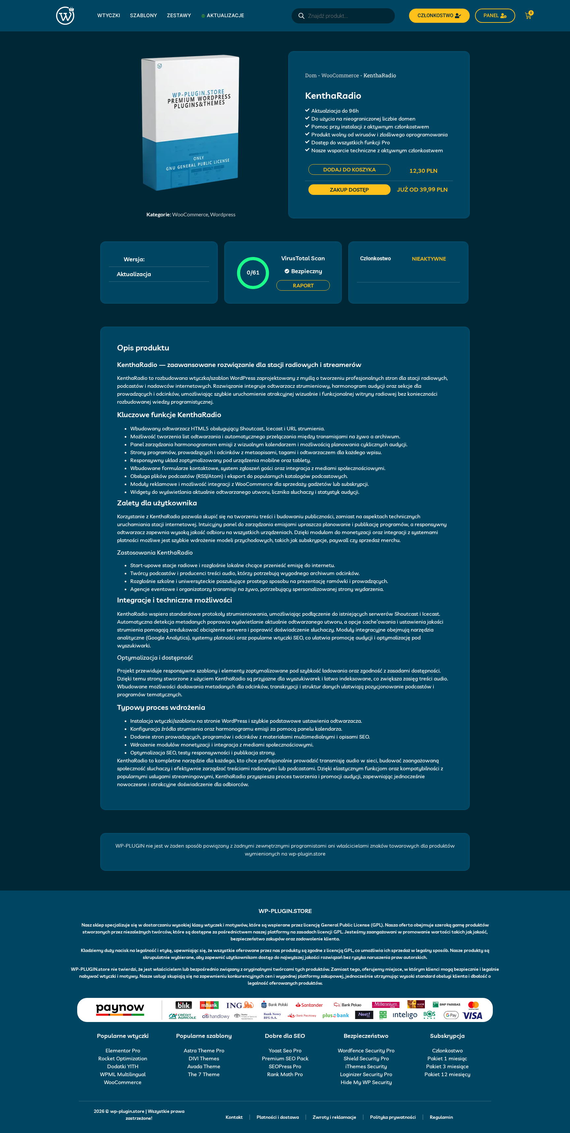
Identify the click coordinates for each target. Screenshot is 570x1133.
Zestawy (179, 15)
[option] (191, 122)
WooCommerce (190, 214)
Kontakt (234, 1117)
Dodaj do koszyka (349, 169)
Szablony (143, 15)
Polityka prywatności (393, 1117)
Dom (311, 75)
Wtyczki (108, 15)
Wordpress (223, 214)
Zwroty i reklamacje (334, 1117)
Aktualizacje (225, 15)
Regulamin (441, 1117)
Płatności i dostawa (278, 1117)
